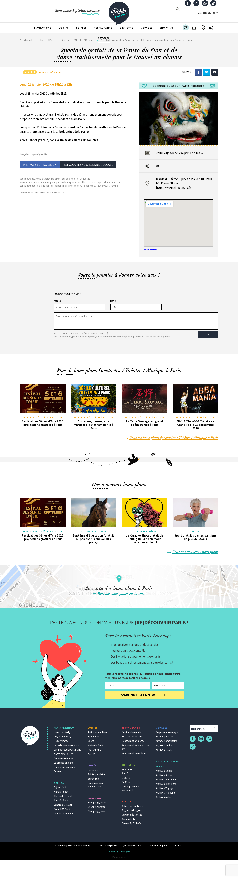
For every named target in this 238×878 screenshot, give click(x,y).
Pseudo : (58, 301)
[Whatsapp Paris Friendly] (205, 3)
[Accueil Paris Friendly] (119, 11)
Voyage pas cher (164, 736)
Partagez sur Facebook (39, 165)
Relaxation (127, 769)
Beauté (126, 777)
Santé (125, 773)
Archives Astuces (165, 797)
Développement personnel (130, 788)
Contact (58, 771)
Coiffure (126, 782)
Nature (91, 754)
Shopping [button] (166, 27)
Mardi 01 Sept (61, 791)
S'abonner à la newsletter (144, 695)
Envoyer (208, 334)
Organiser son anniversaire (95, 784)
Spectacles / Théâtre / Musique (42, 417)
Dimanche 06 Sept (63, 813)
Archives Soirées (165, 775)
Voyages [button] (146, 27)
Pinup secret (119, 856)
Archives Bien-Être (166, 784)
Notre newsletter (63, 754)
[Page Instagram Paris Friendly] (196, 3)
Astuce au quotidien (132, 806)
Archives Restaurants (167, 779)
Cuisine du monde (131, 732)
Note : (113, 301)
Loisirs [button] (64, 27)
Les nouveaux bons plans (67, 749)
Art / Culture (94, 749)
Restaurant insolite (132, 736)
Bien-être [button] (126, 27)
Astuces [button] (103, 38)
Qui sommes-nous (63, 758)
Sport (195, 531)
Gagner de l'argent (132, 810)
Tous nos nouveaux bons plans (195, 552)
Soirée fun (93, 778)
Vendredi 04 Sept (63, 804)
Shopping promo (96, 807)
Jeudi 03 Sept (61, 800)
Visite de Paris (95, 745)
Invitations (42, 27)
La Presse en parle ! (106, 845)
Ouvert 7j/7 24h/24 (131, 823)
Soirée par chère (96, 774)
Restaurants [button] (103, 27)
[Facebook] (198, 72)
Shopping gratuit (97, 802)
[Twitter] (206, 72)
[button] (186, 28)
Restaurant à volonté (133, 741)
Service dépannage (132, 814)
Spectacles (94, 736)
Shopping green (96, 811)
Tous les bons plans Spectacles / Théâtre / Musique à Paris (173, 438)
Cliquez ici (85, 178)
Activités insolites (93, 531)
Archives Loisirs (164, 770)
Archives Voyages (165, 788)
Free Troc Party (62, 732)
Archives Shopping (166, 792)
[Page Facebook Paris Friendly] (188, 3)
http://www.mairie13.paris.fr (173, 187)
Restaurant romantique (134, 753)
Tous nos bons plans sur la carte (121, 593)
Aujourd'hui (60, 787)
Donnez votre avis (50, 72)
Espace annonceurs (64, 767)
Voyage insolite (164, 745)
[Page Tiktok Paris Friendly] (213, 3)
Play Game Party (62, 736)
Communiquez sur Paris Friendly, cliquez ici (42, 192)
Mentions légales (158, 845)
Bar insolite (94, 770)
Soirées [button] (81, 27)
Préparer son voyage (167, 732)
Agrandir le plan (151, 249)
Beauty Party (61, 741)
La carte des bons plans (66, 745)
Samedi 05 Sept (62, 809)
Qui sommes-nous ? (133, 845)
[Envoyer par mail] (214, 72)
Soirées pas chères (144, 531)
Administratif (129, 819)
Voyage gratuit (164, 749)
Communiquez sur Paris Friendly (72, 845)
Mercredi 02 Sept (63, 796)
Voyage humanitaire (166, 741)
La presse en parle (64, 762)
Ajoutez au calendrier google (91, 165)
